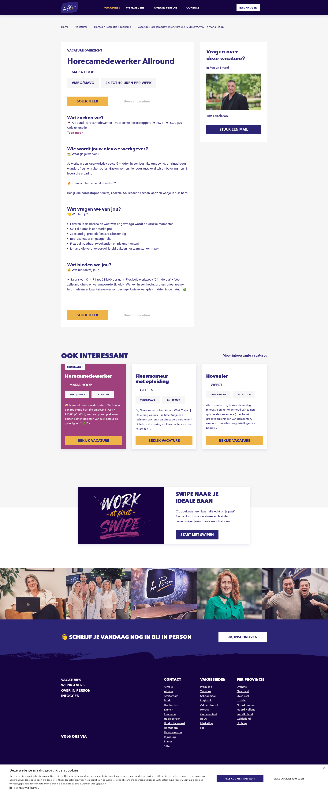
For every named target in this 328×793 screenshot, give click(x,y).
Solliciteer (87, 101)
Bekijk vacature (93, 440)
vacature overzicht (84, 50)
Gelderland (244, 718)
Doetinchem (171, 705)
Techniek (205, 691)
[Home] (69, 7)
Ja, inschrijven (242, 637)
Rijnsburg (170, 737)
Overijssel (243, 696)
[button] (109, 788)
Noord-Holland (246, 709)
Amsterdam (171, 696)
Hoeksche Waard (174, 723)
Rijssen (168, 741)
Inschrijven (248, 7)
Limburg (242, 723)
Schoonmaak (208, 696)
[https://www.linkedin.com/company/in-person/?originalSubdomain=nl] (74, 745)
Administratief (209, 705)
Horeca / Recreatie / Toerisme (112, 27)
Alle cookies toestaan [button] (240, 778)
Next (263, 458)
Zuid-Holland (245, 714)
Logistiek (205, 700)
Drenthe (242, 686)
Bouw (203, 718)
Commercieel (208, 714)
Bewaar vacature (137, 101)
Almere (168, 691)
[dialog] (164, 778)
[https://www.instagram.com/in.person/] (83, 745)
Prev (252, 458)
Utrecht (241, 700)
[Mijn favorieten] (231, 8)
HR (202, 728)
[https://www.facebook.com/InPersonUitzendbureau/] (64, 745)
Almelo (168, 686)
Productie (206, 686)
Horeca (204, 709)
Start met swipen (197, 535)
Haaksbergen (172, 718)
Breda (167, 700)
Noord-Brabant (246, 705)
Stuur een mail (233, 129)
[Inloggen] (265, 7)
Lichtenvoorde (173, 732)
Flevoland (243, 691)
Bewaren (119, 370)
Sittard (168, 746)
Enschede (170, 714)
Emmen (168, 709)
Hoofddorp (171, 728)
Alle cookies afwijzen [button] (289, 778)
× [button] (323, 768)
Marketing (206, 723)
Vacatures (112, 7)
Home (65, 27)
